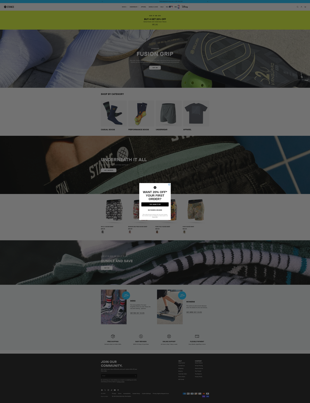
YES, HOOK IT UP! (155, 204)
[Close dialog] (169, 184)
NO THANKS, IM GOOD (155, 210)
